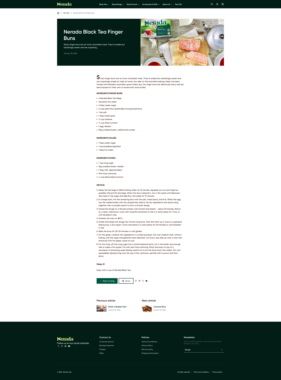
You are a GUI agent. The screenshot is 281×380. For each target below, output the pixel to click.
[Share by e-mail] (146, 281)
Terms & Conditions (149, 342)
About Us (166, 4)
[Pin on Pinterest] (139, 281)
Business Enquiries (106, 345)
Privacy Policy (147, 345)
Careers (102, 349)
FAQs (101, 353)
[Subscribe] (222, 349)
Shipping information (150, 353)
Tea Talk (178, 4)
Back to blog (108, 281)
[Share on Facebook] (136, 281)
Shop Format (132, 4)
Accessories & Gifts (150, 4)
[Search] (212, 4)
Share (127, 281)
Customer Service (106, 342)
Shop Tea (103, 4)
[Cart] (222, 4)
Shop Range (117, 4)
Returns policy (147, 349)
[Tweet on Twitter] (143, 281)
